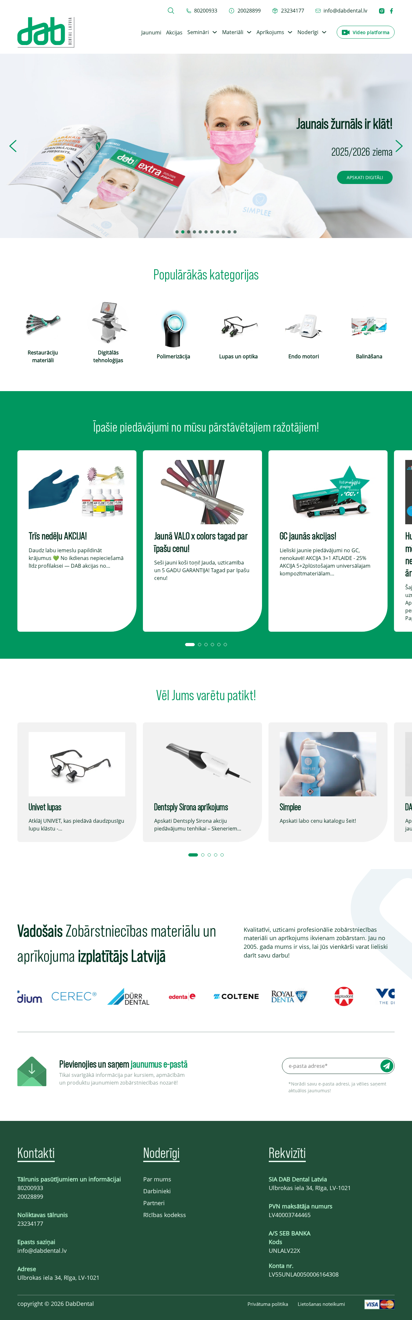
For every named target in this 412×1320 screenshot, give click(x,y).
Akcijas (174, 32)
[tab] (190, 644)
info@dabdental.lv (42, 1250)
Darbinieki (157, 1191)
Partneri (154, 1203)
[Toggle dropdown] (214, 32)
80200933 (30, 1188)
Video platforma (371, 32)
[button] (13, 146)
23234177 (30, 1223)
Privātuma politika (268, 1304)
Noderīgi (307, 32)
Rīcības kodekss (164, 1215)
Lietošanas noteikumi (321, 1304)
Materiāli (232, 32)
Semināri (198, 32)
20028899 (30, 1196)
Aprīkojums (270, 32)
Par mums (157, 1179)
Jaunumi (151, 32)
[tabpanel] (76, 541)
